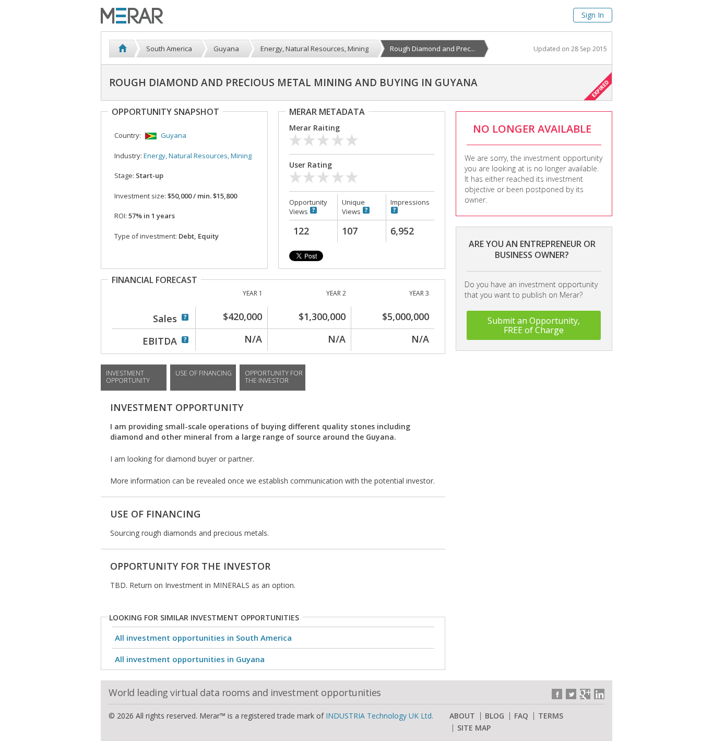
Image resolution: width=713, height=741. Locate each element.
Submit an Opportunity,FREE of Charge (534, 325)
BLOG (494, 716)
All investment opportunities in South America (203, 637)
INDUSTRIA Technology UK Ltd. (379, 716)
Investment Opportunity (128, 377)
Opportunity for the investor (274, 377)
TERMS (550, 716)
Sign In (592, 15)
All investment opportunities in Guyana (190, 659)
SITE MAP (474, 728)
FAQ (521, 716)
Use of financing (203, 373)
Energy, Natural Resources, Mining (198, 155)
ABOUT (462, 716)
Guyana (173, 135)
